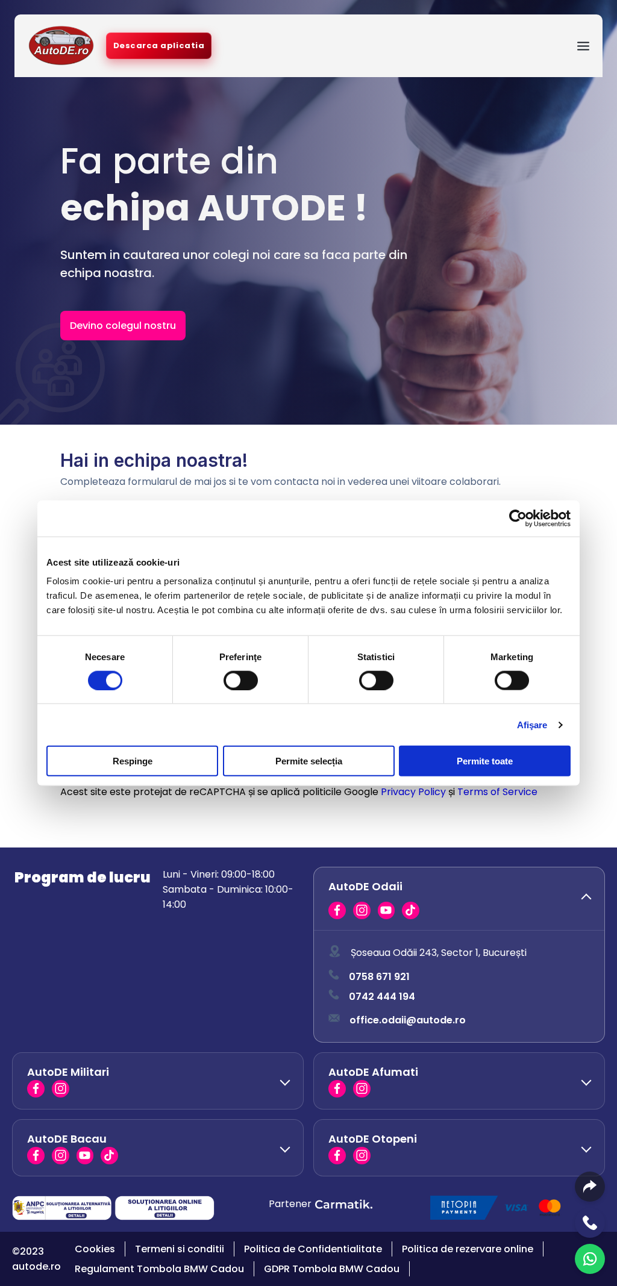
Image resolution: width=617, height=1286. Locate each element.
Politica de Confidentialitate (313, 1249)
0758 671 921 (379, 977)
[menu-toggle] (583, 46)
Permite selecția (308, 761)
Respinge (132, 761)
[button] (459, 898)
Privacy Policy (413, 792)
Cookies (95, 1249)
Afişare (532, 724)
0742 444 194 (382, 997)
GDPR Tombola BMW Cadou (331, 1269)
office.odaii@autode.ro (407, 1020)
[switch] (241, 680)
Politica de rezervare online (467, 1249)
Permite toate (485, 761)
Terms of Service (497, 792)
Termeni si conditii (179, 1249)
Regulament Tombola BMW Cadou (159, 1269)
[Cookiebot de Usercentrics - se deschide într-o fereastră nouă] (518, 518)
